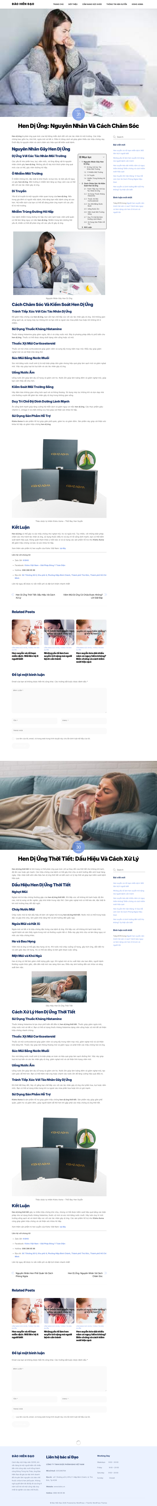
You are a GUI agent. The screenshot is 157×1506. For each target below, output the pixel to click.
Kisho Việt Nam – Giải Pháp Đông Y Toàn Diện (45, 565)
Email (65, 720)
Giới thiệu (72, 4)
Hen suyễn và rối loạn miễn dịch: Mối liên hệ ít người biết (25, 656)
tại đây (63, 548)
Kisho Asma (137, 4)
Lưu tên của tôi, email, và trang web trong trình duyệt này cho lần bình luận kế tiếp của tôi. (53, 738)
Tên (15, 720)
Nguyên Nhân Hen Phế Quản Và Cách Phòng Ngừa (34, 1274)
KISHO (26, 560)
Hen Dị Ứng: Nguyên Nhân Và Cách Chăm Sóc (78, 125)
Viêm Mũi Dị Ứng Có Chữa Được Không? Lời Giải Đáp (83, 596)
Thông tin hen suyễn (116, 4)
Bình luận (18, 690)
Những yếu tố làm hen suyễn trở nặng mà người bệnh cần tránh (58, 656)
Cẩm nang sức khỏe (92, 4)
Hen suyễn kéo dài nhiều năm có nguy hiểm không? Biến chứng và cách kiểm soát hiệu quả (91, 657)
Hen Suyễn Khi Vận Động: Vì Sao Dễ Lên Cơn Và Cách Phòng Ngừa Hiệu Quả (128, 179)
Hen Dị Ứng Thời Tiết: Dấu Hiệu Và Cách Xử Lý (35, 596)
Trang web (18, 730)
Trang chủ (58, 4)
